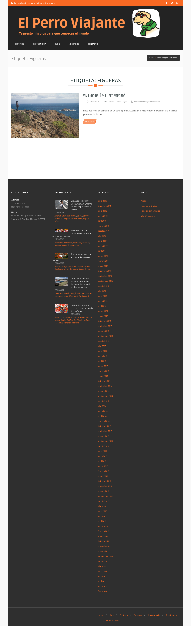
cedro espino (74, 266)
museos (74, 218)
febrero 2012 (103, 531)
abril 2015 (102, 361)
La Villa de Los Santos (82, 320)
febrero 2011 (103, 591)
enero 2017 (103, 266)
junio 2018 (102, 210)
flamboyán (59, 269)
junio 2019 (102, 200)
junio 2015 (102, 351)
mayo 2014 (102, 411)
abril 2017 (102, 251)
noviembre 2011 (105, 546)
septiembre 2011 (105, 556)
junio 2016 (102, 296)
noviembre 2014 (105, 386)
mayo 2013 (102, 456)
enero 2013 (103, 476)
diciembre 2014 (104, 381)
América (58, 216)
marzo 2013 (103, 466)
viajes (80, 218)
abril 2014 (102, 416)
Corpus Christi (66, 317)
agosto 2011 (103, 561)
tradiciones (74, 245)
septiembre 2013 (105, 441)
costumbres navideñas (63, 242)
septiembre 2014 (105, 396)
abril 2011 (102, 581)
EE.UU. (79, 216)
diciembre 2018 (104, 206)
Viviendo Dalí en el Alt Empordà (104, 95)
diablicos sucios (86, 317)
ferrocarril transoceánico (71, 296)
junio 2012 (102, 511)
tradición (75, 323)
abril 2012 (102, 521)
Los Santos (59, 323)
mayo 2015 (102, 356)
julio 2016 (102, 291)
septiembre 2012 (105, 496)
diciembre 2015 (104, 321)
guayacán (68, 269)
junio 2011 (102, 571)
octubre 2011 (103, 551)
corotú (83, 266)
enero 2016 (103, 316)
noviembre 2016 (105, 276)
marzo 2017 (103, 256)
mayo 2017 (102, 246)
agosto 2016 (103, 286)
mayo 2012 (102, 516)
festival (57, 320)
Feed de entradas (149, 206)
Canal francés (75, 293)
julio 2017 (102, 236)
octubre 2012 (103, 491)
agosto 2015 (103, 341)
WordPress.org (148, 216)
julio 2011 (102, 566)
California (66, 216)
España (111, 101)
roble (89, 269)
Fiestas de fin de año (81, 242)
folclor (63, 320)
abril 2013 (102, 461)
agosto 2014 (103, 401)
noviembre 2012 (105, 486)
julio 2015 (102, 346)
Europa (118, 101)
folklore (70, 320)
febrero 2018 (103, 226)
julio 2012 (102, 506)
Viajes (124, 101)
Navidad (58, 245)
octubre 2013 (103, 436)
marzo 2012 (103, 526)
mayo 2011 (102, 576)
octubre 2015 (103, 331)
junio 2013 (102, 451)
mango (75, 269)
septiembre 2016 (105, 281)
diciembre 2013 (104, 426)
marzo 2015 (103, 366)
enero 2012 (103, 536)
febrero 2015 (103, 371)
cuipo (89, 266)
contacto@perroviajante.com (43, 3)
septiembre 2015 (105, 336)
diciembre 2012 (104, 481)
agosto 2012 (103, 501)
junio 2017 (102, 240)
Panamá (65, 245)
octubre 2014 (103, 391)
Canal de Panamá (62, 293)
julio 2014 (102, 406)
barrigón (64, 266)
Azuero (57, 317)
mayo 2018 (102, 216)
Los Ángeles (65, 218)
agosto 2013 (103, 446)
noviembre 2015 (105, 326)
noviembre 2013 (105, 431)
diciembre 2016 (104, 271)
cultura (73, 216)
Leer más (89, 121)
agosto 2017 (103, 230)
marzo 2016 (103, 311)
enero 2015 (103, 376)
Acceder (144, 200)
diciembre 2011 (104, 541)
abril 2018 (102, 220)
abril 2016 (102, 306)
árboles (58, 266)
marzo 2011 (103, 586)
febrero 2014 (103, 421)
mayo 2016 (102, 301)
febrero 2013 (103, 471)
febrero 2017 (103, 261)
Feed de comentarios (150, 210)
